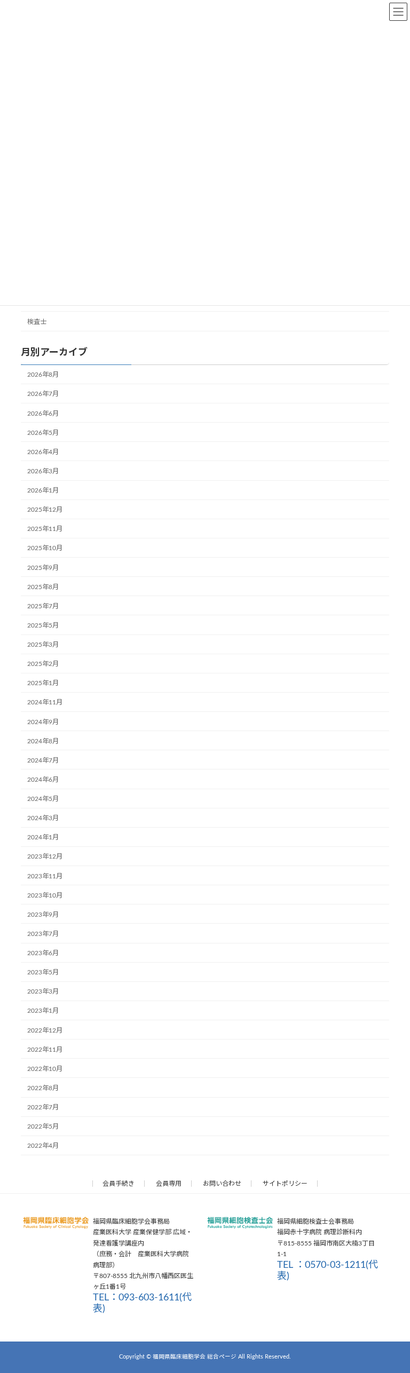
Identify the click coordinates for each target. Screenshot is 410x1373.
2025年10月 (44, 548)
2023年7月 (43, 934)
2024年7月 (43, 760)
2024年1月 (43, 837)
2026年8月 (43, 374)
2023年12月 (44, 856)
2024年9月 (43, 721)
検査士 (36, 322)
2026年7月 (43, 394)
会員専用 (169, 1183)
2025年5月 (43, 625)
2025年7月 (43, 605)
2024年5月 (43, 799)
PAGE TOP (390, 1320)
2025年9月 (43, 567)
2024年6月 (43, 779)
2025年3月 (43, 644)
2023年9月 (43, 914)
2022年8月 (43, 1088)
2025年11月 (44, 529)
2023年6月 (43, 953)
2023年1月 (43, 1010)
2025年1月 (43, 683)
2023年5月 (43, 972)
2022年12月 (44, 1030)
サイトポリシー (285, 1183)
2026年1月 (43, 490)
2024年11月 (44, 702)
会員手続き (118, 1183)
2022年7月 (43, 1107)
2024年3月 (43, 818)
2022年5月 (43, 1126)
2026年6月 (43, 413)
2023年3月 (43, 991)
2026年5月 (43, 432)
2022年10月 (44, 1068)
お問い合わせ (222, 1183)
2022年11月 (44, 1049)
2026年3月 (43, 471)
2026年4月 (43, 451)
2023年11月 (44, 875)
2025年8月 (43, 586)
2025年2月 (43, 664)
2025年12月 (44, 509)
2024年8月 (43, 740)
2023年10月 (44, 895)
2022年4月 (43, 1145)
